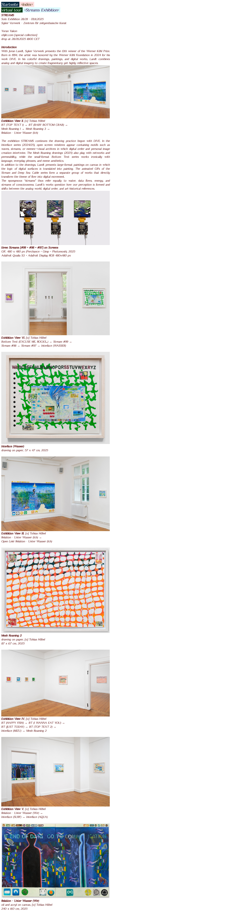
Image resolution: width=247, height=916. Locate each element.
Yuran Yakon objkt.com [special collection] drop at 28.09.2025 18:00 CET (20, 35)
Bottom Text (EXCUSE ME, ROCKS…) (25, 341)
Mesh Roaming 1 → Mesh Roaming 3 (24, 128)
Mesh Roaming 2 (36, 730)
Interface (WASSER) (53, 345)
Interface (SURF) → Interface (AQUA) (24, 817)
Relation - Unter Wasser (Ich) (19, 132)
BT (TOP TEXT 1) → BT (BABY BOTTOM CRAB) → (34, 124)
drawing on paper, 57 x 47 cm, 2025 (24, 450)
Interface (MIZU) (11, 730)
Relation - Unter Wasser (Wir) (20, 813)
